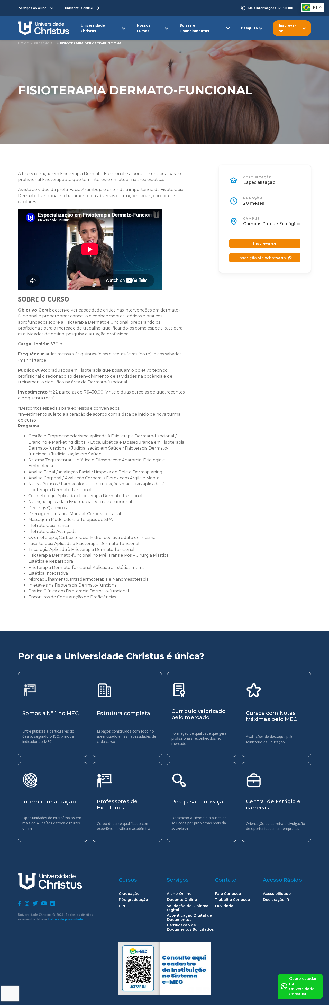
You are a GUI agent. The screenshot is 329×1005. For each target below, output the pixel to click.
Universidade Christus (93, 28)
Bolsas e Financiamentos (194, 28)
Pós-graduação (133, 900)
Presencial (44, 43)
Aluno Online (179, 894)
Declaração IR (276, 900)
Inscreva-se (287, 28)
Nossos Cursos (143, 28)
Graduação (129, 894)
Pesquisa (249, 27)
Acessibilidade (277, 894)
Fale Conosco (228, 894)
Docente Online (182, 900)
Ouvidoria (224, 906)
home (23, 43)
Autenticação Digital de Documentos (189, 917)
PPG (123, 906)
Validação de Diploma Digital (187, 908)
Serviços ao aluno (33, 8)
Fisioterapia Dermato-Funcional (91, 43)
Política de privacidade (66, 919)
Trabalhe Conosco (232, 900)
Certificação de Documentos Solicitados (190, 927)
